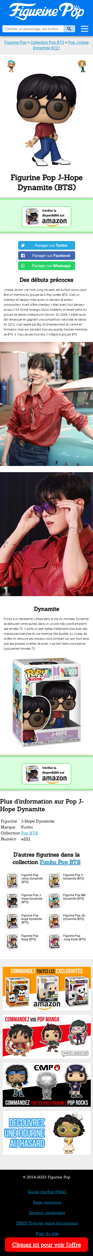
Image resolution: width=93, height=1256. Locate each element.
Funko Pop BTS (60, 861)
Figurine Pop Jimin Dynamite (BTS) (32, 878)
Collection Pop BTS (47, 42)
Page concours (47, 1202)
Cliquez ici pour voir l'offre (46, 1244)
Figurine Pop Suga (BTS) (29, 937)
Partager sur (51, 245)
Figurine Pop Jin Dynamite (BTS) (74, 917)
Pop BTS (29, 832)
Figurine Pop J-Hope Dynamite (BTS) (31, 898)
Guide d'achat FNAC (47, 1191)
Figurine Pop (15, 42)
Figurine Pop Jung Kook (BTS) (74, 937)
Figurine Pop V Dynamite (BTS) (73, 876)
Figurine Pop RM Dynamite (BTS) (74, 896)
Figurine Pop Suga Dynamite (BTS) (31, 919)
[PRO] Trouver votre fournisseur (47, 1223)
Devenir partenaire (47, 1212)
